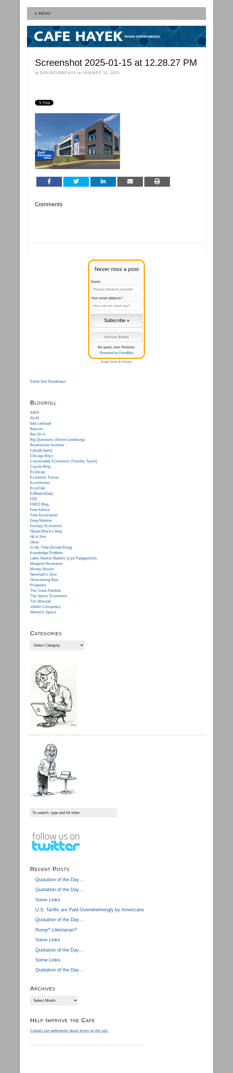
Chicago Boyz (41, 456)
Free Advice (40, 510)
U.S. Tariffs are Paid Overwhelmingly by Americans (89, 909)
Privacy (127, 361)
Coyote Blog (40, 466)
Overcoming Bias (44, 580)
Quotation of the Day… (59, 879)
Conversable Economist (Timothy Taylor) (63, 461)
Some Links (47, 899)
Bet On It (37, 434)
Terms (113, 361)
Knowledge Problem (46, 553)
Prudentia (38, 585)
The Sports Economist (48, 596)
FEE (34, 499)
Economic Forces (44, 477)
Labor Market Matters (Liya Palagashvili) (63, 558)
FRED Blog (39, 504)
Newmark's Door (43, 574)
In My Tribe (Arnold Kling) (51, 547)
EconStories (40, 483)
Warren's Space (43, 612)
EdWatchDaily (41, 493)
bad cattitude (40, 423)
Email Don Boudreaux (48, 381)
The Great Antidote (45, 590)
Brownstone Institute (47, 445)
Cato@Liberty (41, 450)
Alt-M (34, 418)
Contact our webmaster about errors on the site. (69, 1030)
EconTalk (37, 488)
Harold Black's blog (46, 531)
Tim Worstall (40, 601)
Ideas (34, 542)
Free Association (44, 515)
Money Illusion (42, 569)
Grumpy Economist (46, 526)
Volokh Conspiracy (45, 607)
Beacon (36, 429)
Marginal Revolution (46, 563)
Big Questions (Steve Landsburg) (57, 439)
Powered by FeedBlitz (117, 353)
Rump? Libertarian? (56, 930)
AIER (34, 413)
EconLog (37, 472)
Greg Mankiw (41, 520)
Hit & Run (38, 537)
